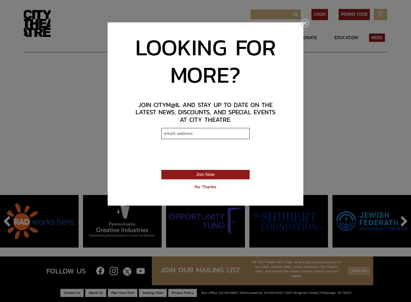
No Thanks (205, 187)
